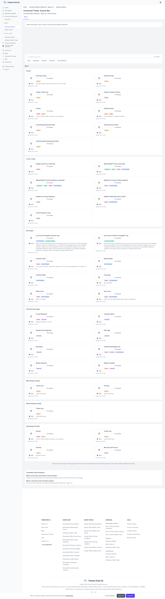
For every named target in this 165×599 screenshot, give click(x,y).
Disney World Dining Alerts (93, 524)
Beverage (36, 60)
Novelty (44, 60)
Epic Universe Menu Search (115, 531)
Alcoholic (52, 60)
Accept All (130, 595)
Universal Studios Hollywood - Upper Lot (41, 7)
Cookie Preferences (133, 534)
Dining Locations (61, 7)
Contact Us (45, 541)
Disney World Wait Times (92, 527)
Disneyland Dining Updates (71, 549)
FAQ (42, 538)
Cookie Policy (69, 595)
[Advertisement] (93, 41)
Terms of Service (132, 527)
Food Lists (44, 527)
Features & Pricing (47, 534)
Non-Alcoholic (62, 60)
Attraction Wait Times (113, 547)
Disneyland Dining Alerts (71, 524)
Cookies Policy (132, 531)
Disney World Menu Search (93, 547)
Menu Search (110, 544)
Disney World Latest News (92, 551)
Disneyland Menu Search (71, 552)
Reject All (121, 595)
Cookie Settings (110, 595)
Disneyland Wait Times (70, 533)
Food (28, 60)
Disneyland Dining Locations (72, 545)
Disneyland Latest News (70, 559)
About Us (44, 524)
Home (25, 7)
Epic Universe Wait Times (114, 534)
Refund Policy (131, 538)
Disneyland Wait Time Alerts (72, 536)
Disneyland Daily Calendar (71, 555)
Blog (42, 531)
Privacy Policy (131, 524)
